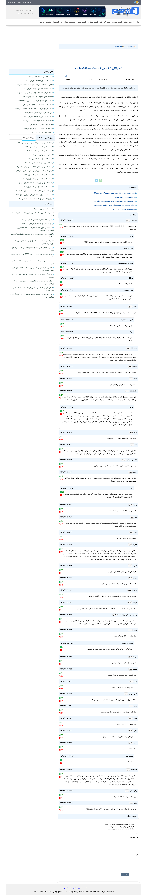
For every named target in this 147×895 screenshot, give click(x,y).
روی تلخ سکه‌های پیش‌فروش (125, 197)
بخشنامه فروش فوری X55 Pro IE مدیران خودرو (36, 182)
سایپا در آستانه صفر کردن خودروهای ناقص (38, 128)
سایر (42, 22)
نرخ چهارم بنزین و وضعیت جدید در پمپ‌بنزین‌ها (36, 198)
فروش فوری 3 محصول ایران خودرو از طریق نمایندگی (34, 170)
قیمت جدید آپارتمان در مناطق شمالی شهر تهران (36, 104)
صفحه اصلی (27, 2)
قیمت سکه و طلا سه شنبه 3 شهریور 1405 (38, 174)
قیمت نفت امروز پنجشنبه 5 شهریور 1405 (38, 116)
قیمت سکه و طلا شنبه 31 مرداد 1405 (39, 150)
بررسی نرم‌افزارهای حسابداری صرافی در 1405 (37, 219)
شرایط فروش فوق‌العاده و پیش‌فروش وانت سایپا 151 (34, 92)
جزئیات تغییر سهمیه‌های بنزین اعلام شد (39, 162)
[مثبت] (59, 224)
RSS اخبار (131, 46)
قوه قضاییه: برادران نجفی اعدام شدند (40, 209)
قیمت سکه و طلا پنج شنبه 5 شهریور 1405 (38, 88)
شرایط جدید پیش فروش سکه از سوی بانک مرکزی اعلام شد (115, 201)
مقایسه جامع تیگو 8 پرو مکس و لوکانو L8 (38, 96)
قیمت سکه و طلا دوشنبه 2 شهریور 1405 (38, 146)
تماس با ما (11, 2)
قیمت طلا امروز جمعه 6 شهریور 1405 (40, 76)
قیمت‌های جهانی (52, 22)
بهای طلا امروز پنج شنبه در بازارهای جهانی (38, 112)
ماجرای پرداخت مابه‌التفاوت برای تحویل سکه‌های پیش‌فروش (114, 205)
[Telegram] (96, 181)
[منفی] (59, 227)
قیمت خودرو (117, 22)
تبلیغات (19, 2)
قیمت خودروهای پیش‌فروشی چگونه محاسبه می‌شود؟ (34, 108)
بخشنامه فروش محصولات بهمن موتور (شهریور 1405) (34, 142)
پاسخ (127, 220)
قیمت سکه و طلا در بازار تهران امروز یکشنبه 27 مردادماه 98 (115, 193)
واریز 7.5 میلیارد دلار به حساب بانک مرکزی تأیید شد (34, 190)
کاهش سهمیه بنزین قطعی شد (42, 154)
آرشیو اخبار (118, 46)
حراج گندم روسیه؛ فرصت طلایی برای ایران (38, 120)
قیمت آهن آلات (105, 22)
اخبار (137, 22)
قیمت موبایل (81, 22)
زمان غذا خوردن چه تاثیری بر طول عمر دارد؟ (37, 223)
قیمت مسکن (92, 22)
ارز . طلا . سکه (129, 22)
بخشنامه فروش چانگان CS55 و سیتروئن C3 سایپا (35, 166)
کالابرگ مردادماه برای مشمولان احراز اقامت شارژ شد (35, 84)
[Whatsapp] (100, 181)
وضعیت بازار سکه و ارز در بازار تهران (123, 209)
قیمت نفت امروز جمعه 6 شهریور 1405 (39, 80)
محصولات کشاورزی (68, 22)
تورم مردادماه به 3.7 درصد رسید (41, 132)
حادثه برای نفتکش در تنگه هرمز (41, 124)
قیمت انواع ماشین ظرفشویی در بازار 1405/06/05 (35, 100)
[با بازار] (72, 12)
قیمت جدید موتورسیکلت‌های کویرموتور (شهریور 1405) (34, 194)
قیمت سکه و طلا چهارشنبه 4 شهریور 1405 (38, 178)
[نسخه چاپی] (66, 76)
